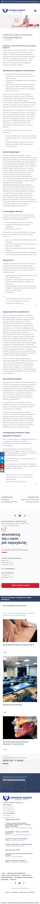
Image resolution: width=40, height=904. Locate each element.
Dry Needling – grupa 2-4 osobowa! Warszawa (17, 832)
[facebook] (15, 515)
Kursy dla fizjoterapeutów (10, 875)
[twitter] (19, 515)
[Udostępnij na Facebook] (2, 454)
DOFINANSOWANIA (14, 779)
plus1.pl (32, 892)
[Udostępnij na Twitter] (2, 458)
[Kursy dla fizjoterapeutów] (14, 11)
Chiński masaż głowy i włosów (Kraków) (18, 844)
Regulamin (4, 879)
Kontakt (13, 879)
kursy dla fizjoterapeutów (16, 873)
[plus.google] (25, 515)
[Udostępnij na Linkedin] (2, 462)
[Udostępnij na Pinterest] (2, 466)
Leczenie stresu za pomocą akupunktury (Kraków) (19, 854)
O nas (3, 873)
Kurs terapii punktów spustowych (15, 606)
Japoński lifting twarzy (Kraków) (16, 839)
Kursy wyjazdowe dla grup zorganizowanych (18, 645)
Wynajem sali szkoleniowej (12, 705)
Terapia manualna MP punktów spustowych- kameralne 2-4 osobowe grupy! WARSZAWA (17, 824)
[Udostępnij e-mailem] (2, 470)
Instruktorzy (26, 875)
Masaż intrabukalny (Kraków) (15, 861)
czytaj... (23, 615)
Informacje (8, 40)
